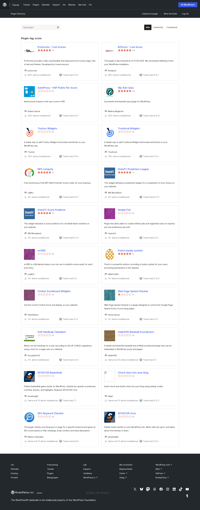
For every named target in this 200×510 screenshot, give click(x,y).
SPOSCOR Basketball (50, 372)
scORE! (42, 250)
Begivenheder (125, 469)
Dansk (39, 493)
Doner (123, 473)
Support (87, 469)
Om (12, 465)
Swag (123, 477)
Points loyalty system (130, 250)
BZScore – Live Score (130, 47)
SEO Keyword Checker (51, 413)
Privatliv (14, 477)
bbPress (160, 473)
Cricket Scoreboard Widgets (54, 291)
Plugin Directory (18, 14)
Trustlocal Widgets (129, 128)
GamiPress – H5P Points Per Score (57, 87)
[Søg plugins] (58, 27)
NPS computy (45, 169)
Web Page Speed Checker (133, 291)
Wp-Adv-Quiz (126, 87)
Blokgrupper (52, 477)
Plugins (50, 473)
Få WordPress (188, 5)
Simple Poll (124, 209)
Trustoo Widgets (47, 128)
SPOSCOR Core (127, 413)
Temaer (50, 469)
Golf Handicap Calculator (52, 331)
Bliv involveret (125, 465)
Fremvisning (52, 465)
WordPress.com (164, 465)
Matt (159, 469)
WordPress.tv (90, 477)
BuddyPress (162, 477)
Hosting (14, 473)
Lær (85, 465)
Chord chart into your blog (133, 372)
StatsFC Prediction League (133, 169)
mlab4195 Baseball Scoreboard (136, 331)
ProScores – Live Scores (52, 47)
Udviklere (87, 473)
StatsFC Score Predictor (52, 209)
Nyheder (15, 469)
